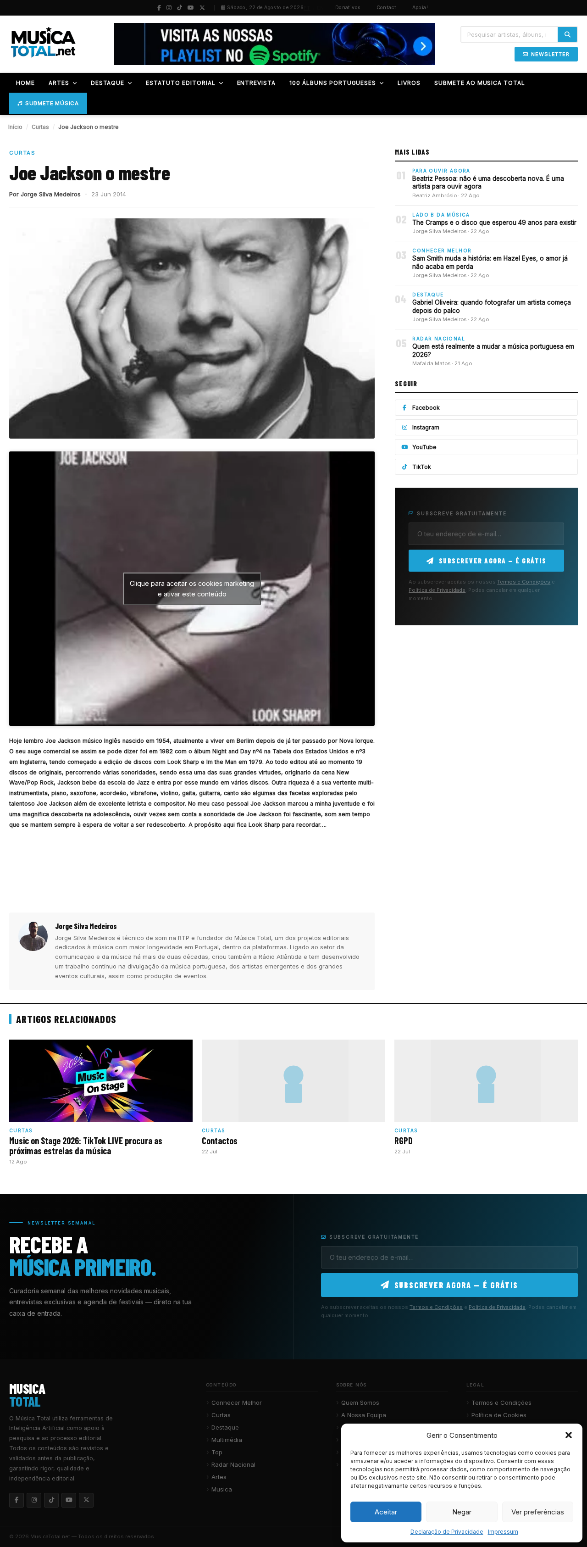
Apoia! (420, 8)
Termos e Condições (523, 582)
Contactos (220, 1140)
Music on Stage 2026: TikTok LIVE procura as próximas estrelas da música (85, 1145)
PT (307, 8)
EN (320, 8)
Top (216, 1452)
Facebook (426, 407)
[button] (568, 1435)
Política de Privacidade (437, 590)
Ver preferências (537, 1512)
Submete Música (52, 103)
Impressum (503, 1531)
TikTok (421, 466)
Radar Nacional (233, 1464)
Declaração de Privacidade (446, 1531)
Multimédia (226, 1439)
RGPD (403, 1140)
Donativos (348, 8)
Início (15, 126)
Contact (387, 8)
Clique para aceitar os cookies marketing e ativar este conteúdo (192, 588)
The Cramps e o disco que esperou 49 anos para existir (494, 222)
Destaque (225, 1427)
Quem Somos (360, 1402)
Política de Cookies (498, 1415)
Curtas (40, 126)
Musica (221, 1489)
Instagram (425, 427)
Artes (219, 1476)
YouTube (424, 447)
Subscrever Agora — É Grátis (493, 560)
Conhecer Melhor (236, 1402)
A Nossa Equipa (363, 1415)
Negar (461, 1512)
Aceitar (386, 1512)
